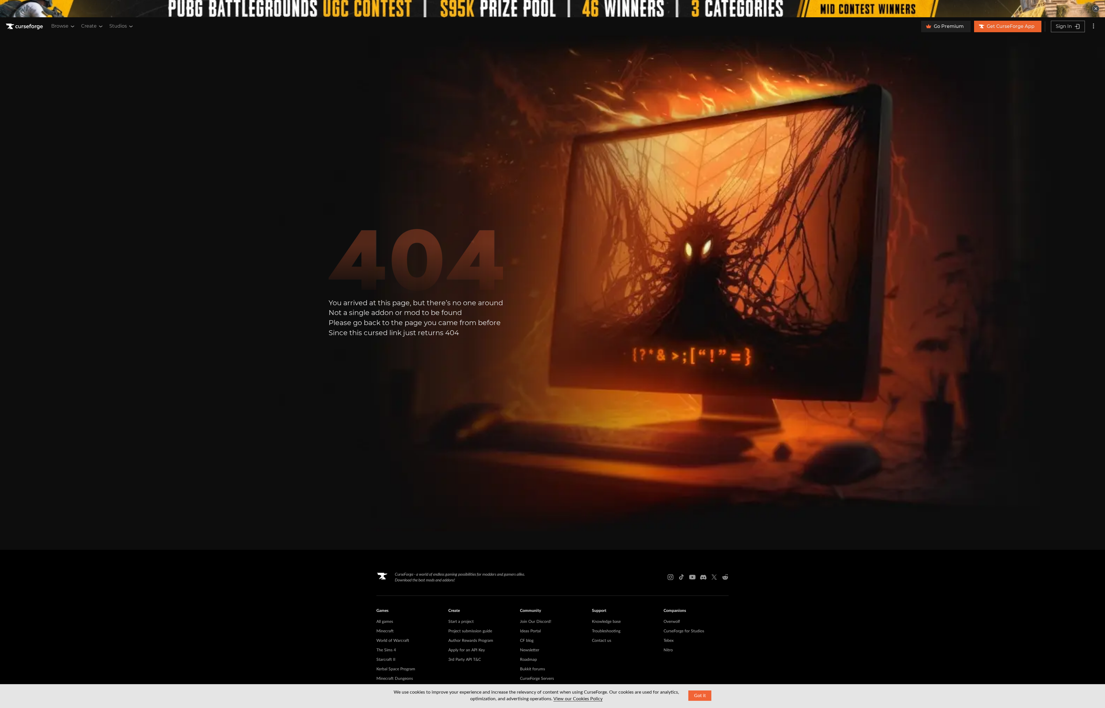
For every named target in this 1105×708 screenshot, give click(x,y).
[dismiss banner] (1095, 8)
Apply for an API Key (466, 650)
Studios (118, 26)
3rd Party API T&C (464, 660)
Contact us (601, 641)
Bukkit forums (532, 669)
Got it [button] (700, 695)
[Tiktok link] (681, 577)
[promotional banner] (552, 8)
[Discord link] (703, 577)
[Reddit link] (725, 577)
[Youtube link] (692, 577)
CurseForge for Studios (684, 631)
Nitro (668, 650)
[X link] (714, 577)
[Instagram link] (670, 577)
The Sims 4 (386, 650)
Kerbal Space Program (395, 669)
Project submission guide (470, 631)
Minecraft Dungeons (394, 679)
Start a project (461, 622)
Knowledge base (606, 622)
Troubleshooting (606, 631)
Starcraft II (385, 660)
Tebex (669, 641)
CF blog (527, 641)
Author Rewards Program (470, 641)
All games (384, 622)
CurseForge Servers (537, 679)
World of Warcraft (392, 641)
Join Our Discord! (535, 622)
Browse (59, 26)
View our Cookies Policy (578, 698)
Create (89, 26)
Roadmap (528, 660)
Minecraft (385, 631)
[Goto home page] (25, 26)
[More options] (1093, 26)
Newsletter (529, 650)
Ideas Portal (530, 631)
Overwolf (672, 622)
